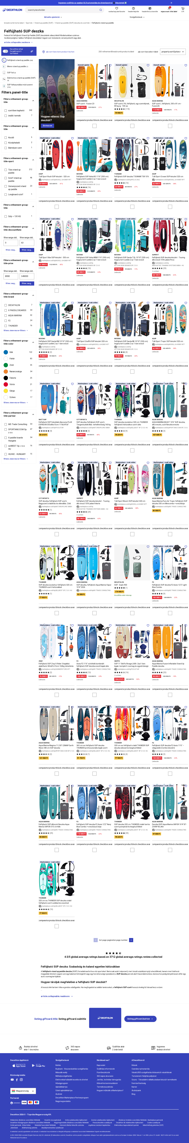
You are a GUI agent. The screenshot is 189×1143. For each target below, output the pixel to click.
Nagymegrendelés (63, 1101)
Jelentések (14, 1128)
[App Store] (20, 1065)
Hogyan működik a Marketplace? (110, 1090)
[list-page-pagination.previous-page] (96, 940)
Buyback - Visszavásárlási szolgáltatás (72, 1069)
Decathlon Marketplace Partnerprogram (72, 1098)
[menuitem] (53, 17)
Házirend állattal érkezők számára (72, 1125)
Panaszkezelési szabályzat (102, 1123)
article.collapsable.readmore (17, 42)
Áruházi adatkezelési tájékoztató (102, 1120)
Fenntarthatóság (139, 1083)
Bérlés (58, 1065)
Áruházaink (136, 1090)
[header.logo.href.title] (12, 10)
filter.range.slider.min (11, 237)
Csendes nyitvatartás (141, 1069)
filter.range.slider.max (27, 237)
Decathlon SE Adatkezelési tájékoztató (129, 1123)
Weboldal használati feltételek (45, 1125)
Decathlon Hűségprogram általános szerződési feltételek (30, 1123)
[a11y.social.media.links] (12, 1080)
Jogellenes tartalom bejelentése (99, 1125)
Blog (133, 1094)
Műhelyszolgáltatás (64, 1076)
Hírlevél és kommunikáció (107, 1083)
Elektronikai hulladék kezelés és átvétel (72, 1080)
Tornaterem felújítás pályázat (144, 1076)
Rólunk (134, 1065)
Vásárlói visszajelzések (52, 1120)
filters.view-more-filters (14, 330)
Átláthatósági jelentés (29, 1128)
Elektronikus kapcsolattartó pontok (126, 1125)
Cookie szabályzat (153, 1123)
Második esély (61, 1072)
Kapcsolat (101, 1065)
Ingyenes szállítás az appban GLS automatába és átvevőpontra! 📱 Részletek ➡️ (92, 3)
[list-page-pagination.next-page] (131, 940)
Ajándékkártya (61, 1087)
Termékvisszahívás (105, 1087)
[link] (47, 126)
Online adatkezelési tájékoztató (76, 1120)
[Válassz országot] (23, 1091)
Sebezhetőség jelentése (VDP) (153, 1125)
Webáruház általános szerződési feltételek (25, 1120)
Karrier (134, 1087)
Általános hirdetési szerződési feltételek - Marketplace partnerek (141, 1120)
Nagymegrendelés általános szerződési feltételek (71, 1123)
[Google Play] (40, 1065)
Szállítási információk (106, 1069)
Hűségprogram (62, 1083)
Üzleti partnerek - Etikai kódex (20, 1125)
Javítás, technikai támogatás (109, 1080)
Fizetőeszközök (103, 1072)
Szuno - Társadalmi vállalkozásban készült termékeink (154, 1080)
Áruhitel (59, 1094)
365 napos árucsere (105, 1076)
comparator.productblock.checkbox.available (96, 120)
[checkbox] (19, 352)
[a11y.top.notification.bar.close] (171, 3)
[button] (19, 110)
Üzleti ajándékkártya (64, 1090)
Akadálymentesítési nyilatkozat (52, 1128)
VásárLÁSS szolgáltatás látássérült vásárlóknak (152, 1072)
